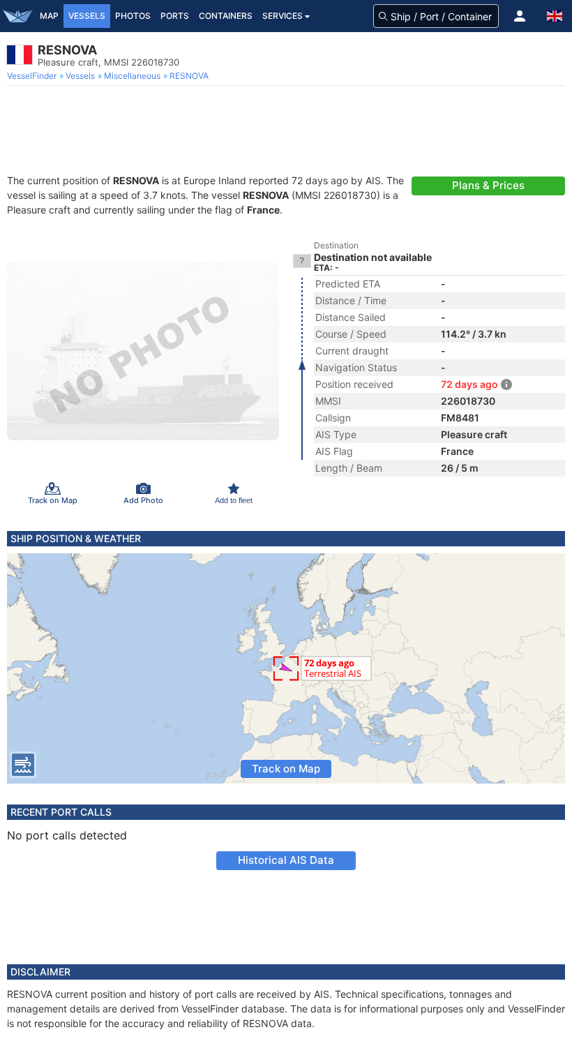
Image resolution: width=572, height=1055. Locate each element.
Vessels (86, 15)
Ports (174, 15)
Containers (226, 15)
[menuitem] (33, 76)
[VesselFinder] (17, 16)
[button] (519, 16)
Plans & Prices (488, 185)
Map (49, 15)
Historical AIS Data (286, 860)
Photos (133, 15)
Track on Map (286, 768)
